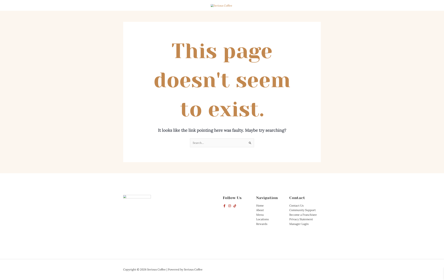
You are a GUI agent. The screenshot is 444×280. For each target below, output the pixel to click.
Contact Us (296, 205)
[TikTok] (234, 205)
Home (260, 205)
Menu (260, 214)
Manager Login (299, 224)
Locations (262, 219)
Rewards (261, 224)
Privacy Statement (301, 219)
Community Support (302, 210)
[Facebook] (224, 205)
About (260, 210)
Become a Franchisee (303, 214)
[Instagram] (229, 205)
